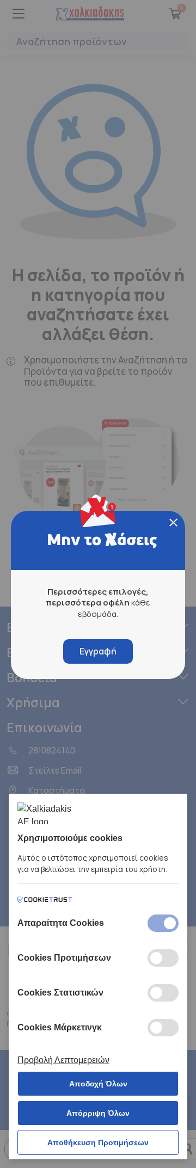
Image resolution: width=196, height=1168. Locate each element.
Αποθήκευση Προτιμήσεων (98, 1142)
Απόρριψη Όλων (98, 1113)
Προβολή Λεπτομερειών (63, 1060)
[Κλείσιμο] (173, 522)
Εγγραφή (98, 651)
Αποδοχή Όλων (98, 1083)
